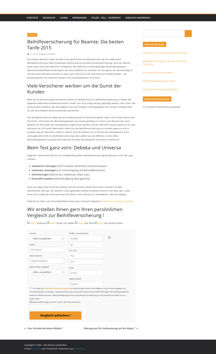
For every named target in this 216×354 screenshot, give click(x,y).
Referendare (79, 17)
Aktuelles (32, 35)
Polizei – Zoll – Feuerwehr (106, 17)
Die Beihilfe (49, 17)
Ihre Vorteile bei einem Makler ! (45, 328)
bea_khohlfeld (49, 54)
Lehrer (64, 17)
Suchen (188, 33)
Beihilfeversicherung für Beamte (117, 201)
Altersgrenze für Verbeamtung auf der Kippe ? (109, 328)
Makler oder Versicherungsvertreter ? (161, 89)
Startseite (32, 17)
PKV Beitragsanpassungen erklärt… (160, 81)
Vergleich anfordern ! (138, 17)
